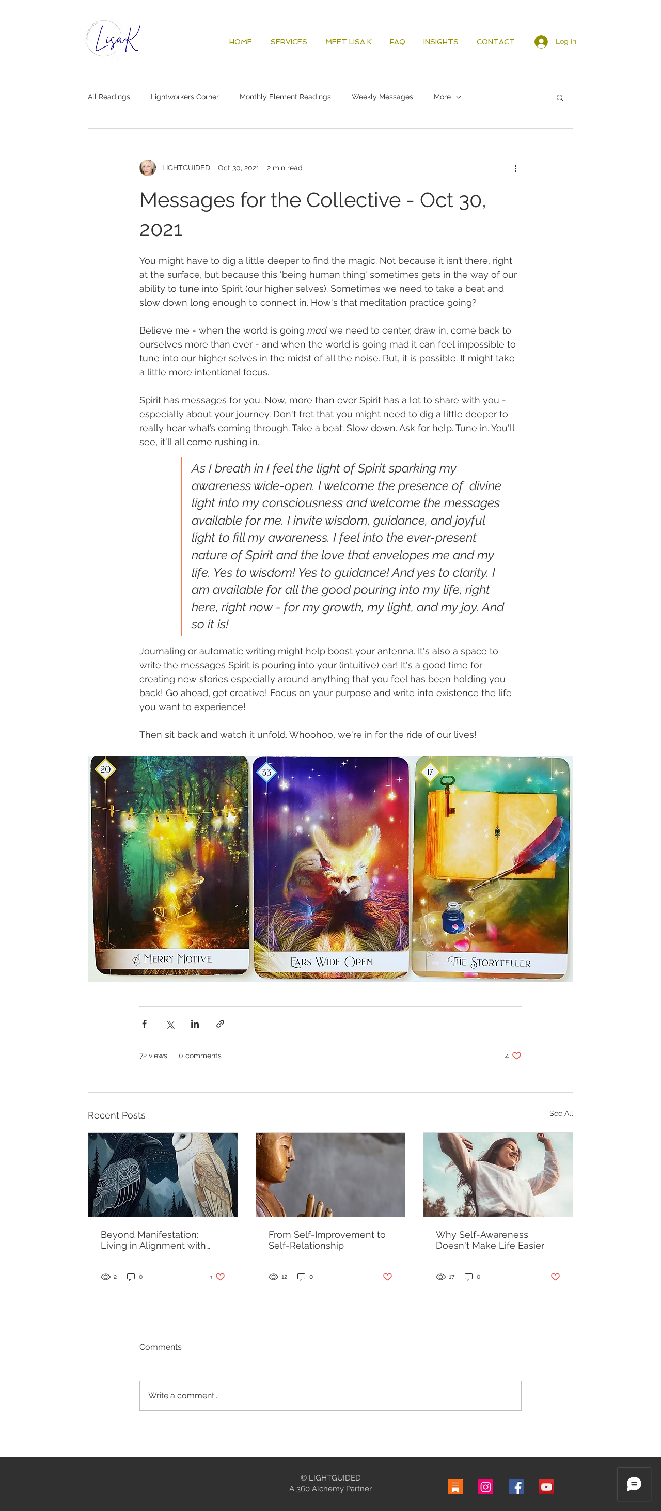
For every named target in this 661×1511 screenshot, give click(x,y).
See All (561, 1113)
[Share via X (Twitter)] (170, 1024)
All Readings (109, 96)
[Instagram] (485, 1486)
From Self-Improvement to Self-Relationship (327, 1240)
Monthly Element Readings (285, 96)
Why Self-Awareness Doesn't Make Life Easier (490, 1240)
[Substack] (455, 1486)
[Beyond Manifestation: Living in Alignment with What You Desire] (163, 1175)
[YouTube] (546, 1486)
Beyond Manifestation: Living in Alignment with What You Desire (153, 1240)
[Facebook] (516, 1486)
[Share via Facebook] (144, 1024)
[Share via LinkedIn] (195, 1024)
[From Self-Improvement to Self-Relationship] (330, 1175)
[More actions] (515, 168)
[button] (560, 97)
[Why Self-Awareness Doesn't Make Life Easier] (498, 1175)
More (442, 96)
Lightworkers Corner (185, 96)
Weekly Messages (382, 96)
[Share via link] (220, 1024)
